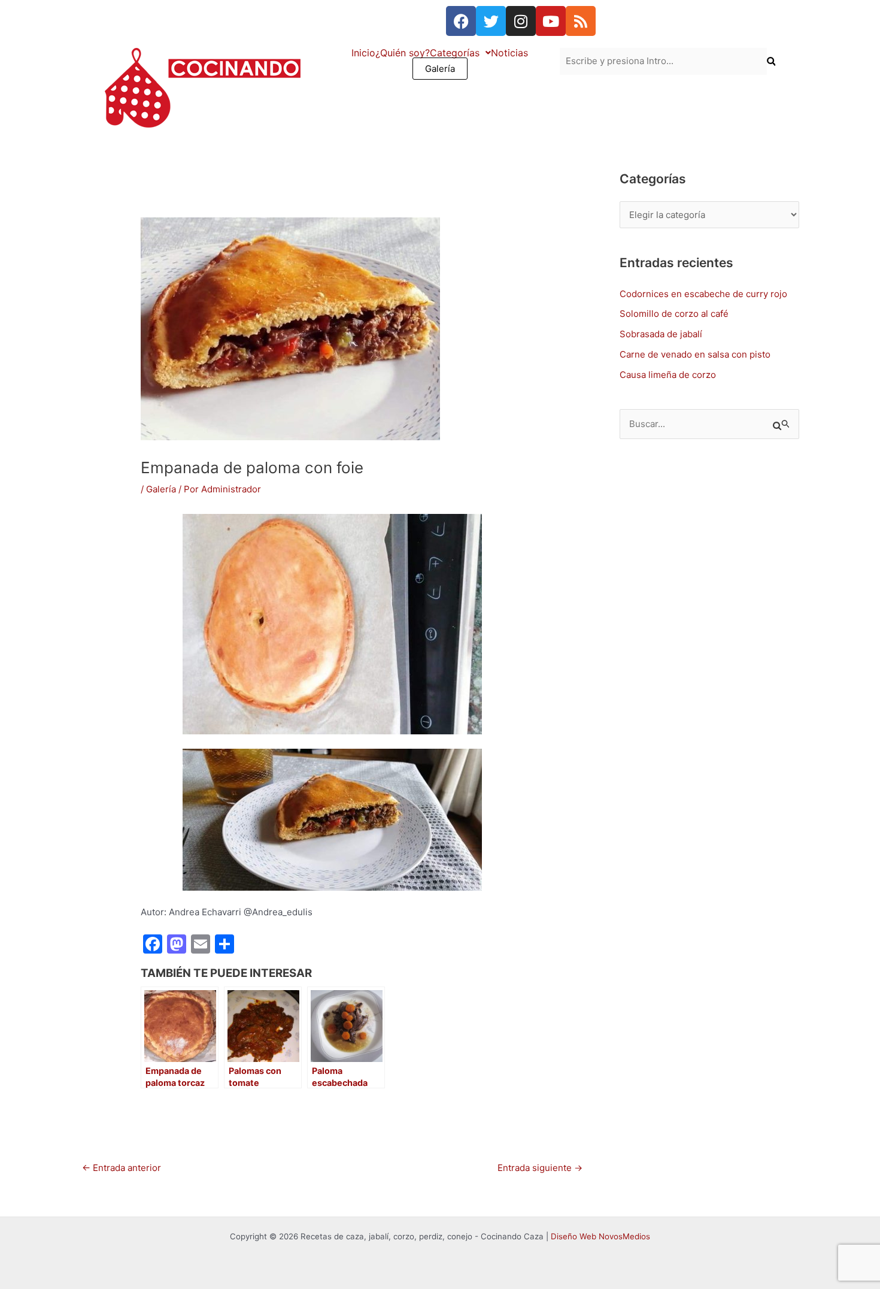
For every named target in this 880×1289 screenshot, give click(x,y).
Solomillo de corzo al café (674, 313)
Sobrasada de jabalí (661, 334)
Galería (440, 68)
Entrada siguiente (539, 1167)
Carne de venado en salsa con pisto (695, 354)
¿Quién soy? (402, 53)
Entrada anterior (121, 1167)
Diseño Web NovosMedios (600, 1236)
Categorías (455, 53)
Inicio (363, 53)
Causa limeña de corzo (668, 374)
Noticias (509, 53)
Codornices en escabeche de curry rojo (703, 293)
